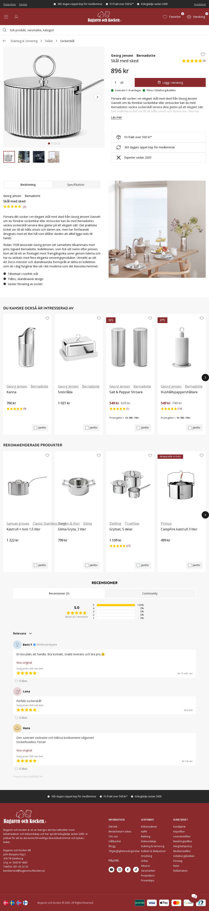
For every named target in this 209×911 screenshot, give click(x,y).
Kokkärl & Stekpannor (153, 851)
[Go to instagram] (119, 869)
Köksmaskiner (149, 826)
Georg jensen (122, 55)
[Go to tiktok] (136, 869)
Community (150, 593)
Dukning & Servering (24, 41)
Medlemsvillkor (182, 851)
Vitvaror (145, 866)
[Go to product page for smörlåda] (79, 347)
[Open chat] (194, 896)
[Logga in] (16, 17)
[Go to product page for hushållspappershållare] (182, 347)
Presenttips (9, 4)
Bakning (145, 836)
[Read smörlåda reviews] (62, 410)
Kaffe (144, 831)
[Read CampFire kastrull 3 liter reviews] (165, 547)
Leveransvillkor (182, 836)
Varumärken (148, 870)
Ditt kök (113, 826)
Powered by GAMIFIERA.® (27, 776)
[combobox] (104, 30)
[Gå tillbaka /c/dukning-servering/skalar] (4, 40)
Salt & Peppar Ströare (126, 392)
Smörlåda (65, 392)
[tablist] (51, 185)
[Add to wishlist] (203, 54)
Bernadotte (146, 55)
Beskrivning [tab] (28, 185)
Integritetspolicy (182, 846)
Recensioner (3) (59, 593)
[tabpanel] (51, 241)
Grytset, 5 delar (121, 529)
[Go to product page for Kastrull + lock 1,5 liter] (27, 484)
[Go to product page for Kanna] (27, 347)
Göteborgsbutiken (184, 856)
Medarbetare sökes (120, 831)
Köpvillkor (179, 831)
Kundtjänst (200, 4)
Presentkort (148, 875)
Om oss (113, 836)
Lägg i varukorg (172, 82)
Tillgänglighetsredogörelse (124, 851)
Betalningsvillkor (182, 841)
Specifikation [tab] (75, 185)
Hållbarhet (115, 841)
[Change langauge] (5, 902)
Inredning (146, 856)
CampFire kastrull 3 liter (179, 529)
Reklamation (180, 870)
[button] (194, 62)
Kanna (11, 392)
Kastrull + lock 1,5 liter (23, 529)
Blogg (112, 846)
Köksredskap (148, 841)
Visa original (24, 662)
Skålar (49, 41)
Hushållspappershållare (179, 392)
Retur (176, 866)
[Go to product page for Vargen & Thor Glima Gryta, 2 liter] (79, 484)
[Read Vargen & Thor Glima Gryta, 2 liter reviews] (62, 547)
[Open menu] (6, 16)
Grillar (144, 861)
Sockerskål (67, 41)
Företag (23, 4)
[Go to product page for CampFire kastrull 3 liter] (182, 484)
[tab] (49, 143)
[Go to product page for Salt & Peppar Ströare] (130, 347)
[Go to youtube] (111, 869)
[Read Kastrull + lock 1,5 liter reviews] (11, 547)
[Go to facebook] (128, 869)
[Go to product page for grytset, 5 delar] (130, 484)
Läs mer (116, 117)
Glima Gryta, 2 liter (72, 529)
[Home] (104, 16)
